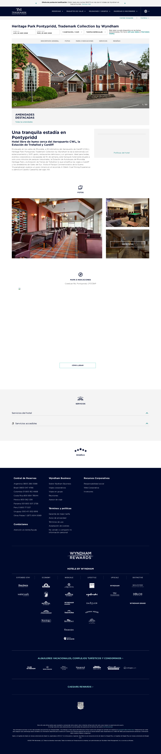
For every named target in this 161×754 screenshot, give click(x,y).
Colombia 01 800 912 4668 (26, 492)
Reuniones (53, 496)
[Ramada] (69, 630)
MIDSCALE (69, 577)
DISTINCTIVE (138, 577)
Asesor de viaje (55, 500)
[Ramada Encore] (69, 639)
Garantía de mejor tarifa (59, 514)
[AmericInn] (69, 612)
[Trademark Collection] (115, 595)
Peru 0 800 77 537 (22, 507)
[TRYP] (92, 586)
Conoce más (86, 4)
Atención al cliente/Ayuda (25, 530)
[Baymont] (69, 621)
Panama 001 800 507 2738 (26, 504)
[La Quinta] (69, 586)
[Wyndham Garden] (69, 604)
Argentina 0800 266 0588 (25, 484)
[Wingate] (69, 595)
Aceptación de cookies (59, 526)
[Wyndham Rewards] (80, 555)
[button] (36, 3)
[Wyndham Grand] (138, 604)
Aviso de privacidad (57, 518)
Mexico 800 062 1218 (23, 500)
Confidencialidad (108, 727)
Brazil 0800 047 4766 (23, 488)
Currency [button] (144, 18)
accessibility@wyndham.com (126, 729)
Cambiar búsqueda (126, 18)
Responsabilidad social (94, 484)
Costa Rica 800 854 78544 (26, 496)
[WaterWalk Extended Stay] (23, 595)
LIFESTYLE (92, 577)
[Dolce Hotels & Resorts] (138, 595)
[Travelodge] (46, 621)
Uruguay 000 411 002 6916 (26, 511)
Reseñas (116, 41)
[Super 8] (46, 595)
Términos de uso (56, 522)
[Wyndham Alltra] (92, 621)
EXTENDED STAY (23, 577)
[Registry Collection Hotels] (138, 586)
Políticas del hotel (122, 153)
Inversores (88, 492)
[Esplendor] (92, 595)
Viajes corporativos (57, 488)
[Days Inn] (46, 586)
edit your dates (133, 32)
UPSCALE (115, 577)
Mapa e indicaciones (84, 41)
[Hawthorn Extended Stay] (23, 586)
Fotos (67, 41)
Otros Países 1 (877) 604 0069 (27, 515)
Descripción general (50, 41)
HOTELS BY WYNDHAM (80, 569)
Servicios (103, 41)
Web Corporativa (91, 488)
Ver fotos (127, 244)
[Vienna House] (92, 612)
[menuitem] (57, 11)
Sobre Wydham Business (60, 484)
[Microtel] (46, 604)
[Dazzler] (92, 604)
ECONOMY (46, 577)
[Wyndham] (115, 586)
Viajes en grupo (56, 492)
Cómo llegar (77, 365)
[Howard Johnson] (46, 612)
